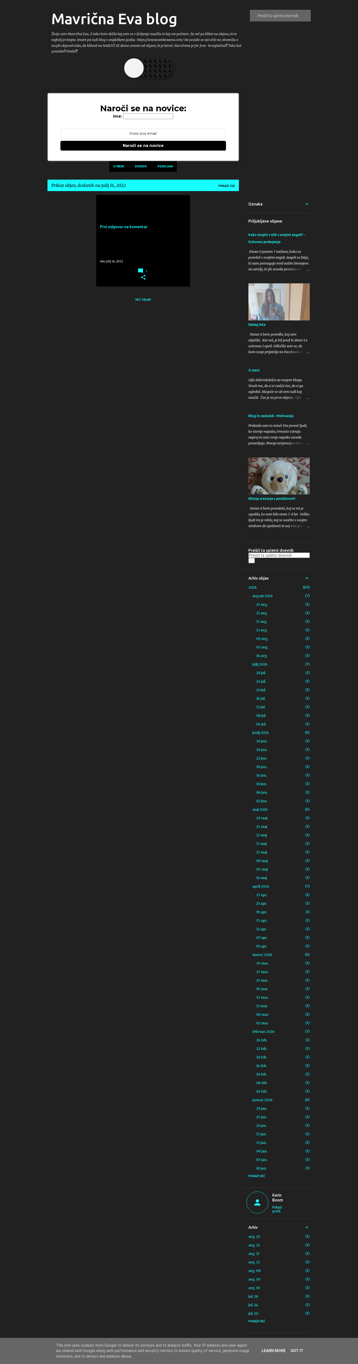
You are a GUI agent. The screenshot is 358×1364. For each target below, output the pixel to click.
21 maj (261, 835)
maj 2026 (260, 809)
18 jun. (261, 767)
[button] (143, 277)
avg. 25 (254, 1236)
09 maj (262, 861)
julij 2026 (259, 664)
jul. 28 (253, 1296)
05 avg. (262, 647)
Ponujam (165, 166)
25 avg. (262, 604)
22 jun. (261, 758)
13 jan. (261, 1142)
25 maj (261, 826)
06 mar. (262, 1014)
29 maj (261, 818)
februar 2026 (263, 1031)
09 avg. (262, 638)
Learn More (274, 1350)
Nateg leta (256, 325)
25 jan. (261, 1117)
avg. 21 (254, 1245)
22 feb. (261, 1048)
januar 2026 (262, 1100)
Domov (141, 166)
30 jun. (261, 741)
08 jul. (261, 715)
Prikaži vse (226, 185)
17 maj (261, 843)
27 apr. (261, 895)
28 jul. (261, 673)
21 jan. (261, 1125)
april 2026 (260, 886)
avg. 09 (254, 1271)
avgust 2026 (262, 596)
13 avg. (262, 630)
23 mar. (262, 980)
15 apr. (261, 920)
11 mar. (262, 1006)
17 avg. (261, 621)
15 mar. (262, 997)
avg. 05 (254, 1279)
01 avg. (262, 656)
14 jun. (261, 775)
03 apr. (261, 946)
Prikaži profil (277, 1209)
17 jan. (261, 1134)
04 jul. (261, 724)
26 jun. (261, 750)
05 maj (262, 869)
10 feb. (261, 1074)
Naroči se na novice (143, 145)
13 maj (261, 852)
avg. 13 (254, 1262)
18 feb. (261, 1057)
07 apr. (261, 937)
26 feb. (261, 1040)
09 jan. (261, 1151)
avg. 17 (254, 1253)
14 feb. (261, 1066)
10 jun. (261, 784)
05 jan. (261, 1160)
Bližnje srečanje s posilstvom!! (271, 499)
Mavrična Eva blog (114, 18)
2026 (252, 587)
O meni (118, 166)
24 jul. (261, 681)
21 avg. (262, 613)
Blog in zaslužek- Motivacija (270, 416)
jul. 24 (253, 1305)
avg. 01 (254, 1288)
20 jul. (261, 690)
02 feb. (261, 1091)
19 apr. (261, 912)
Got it (297, 1350)
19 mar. (262, 989)
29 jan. (261, 1108)
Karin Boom (277, 1197)
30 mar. (262, 963)
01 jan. (261, 1168)
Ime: (117, 116)
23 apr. (261, 903)
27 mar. (262, 972)
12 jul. (260, 707)
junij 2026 (260, 732)
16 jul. (260, 698)
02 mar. (262, 1023)
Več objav (143, 299)
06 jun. (262, 792)
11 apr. (261, 929)
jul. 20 (253, 1313)
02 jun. (261, 801)
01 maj (261, 878)
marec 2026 (262, 955)
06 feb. (262, 1083)
